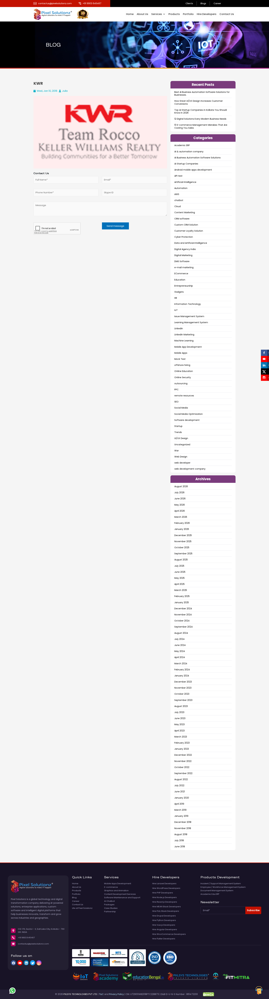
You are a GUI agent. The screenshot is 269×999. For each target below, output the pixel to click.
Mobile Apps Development (117, 883)
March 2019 (180, 809)
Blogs (203, 3)
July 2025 (179, 565)
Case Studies (111, 908)
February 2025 (182, 596)
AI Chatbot (109, 901)
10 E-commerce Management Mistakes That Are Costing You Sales (200, 126)
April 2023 (179, 730)
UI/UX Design (181, 438)
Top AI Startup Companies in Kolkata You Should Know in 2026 (200, 111)
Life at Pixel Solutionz (82, 908)
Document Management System (217, 890)
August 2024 (181, 633)
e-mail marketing (183, 267)
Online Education (183, 371)
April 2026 (179, 510)
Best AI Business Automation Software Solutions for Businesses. (202, 93)
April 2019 (179, 803)
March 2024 (180, 663)
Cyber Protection (183, 236)
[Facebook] (13, 962)
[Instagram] (39, 962)
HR (175, 298)
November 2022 (182, 761)
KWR (38, 83)
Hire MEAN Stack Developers (166, 906)
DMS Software (181, 261)
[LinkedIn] (26, 962)
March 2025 (180, 590)
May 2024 (179, 651)
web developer (182, 462)
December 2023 (183, 681)
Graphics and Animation (116, 890)
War (176, 450)
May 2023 (179, 724)
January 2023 (181, 748)
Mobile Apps (180, 352)
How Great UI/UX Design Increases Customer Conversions (198, 102)
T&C (101, 994)
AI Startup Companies (186, 163)
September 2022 (183, 773)
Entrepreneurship (183, 285)
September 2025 (183, 553)
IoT (176, 310)
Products (174, 14)
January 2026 (181, 529)
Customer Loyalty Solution (188, 230)
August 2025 (181, 559)
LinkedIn (178, 328)
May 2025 (179, 578)
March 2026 (180, 517)
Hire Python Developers (164, 920)
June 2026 (180, 498)
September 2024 (183, 626)
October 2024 (182, 620)
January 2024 (181, 675)
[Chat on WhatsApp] (12, 990)
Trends (178, 432)
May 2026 (179, 504)
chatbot (178, 200)
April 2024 (179, 657)
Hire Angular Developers (164, 929)
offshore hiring (182, 365)
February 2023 (182, 742)
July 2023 (179, 712)
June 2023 (179, 718)
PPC (176, 389)
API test (178, 175)
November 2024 (183, 614)
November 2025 (182, 541)
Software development (187, 420)
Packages (109, 904)
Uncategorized (182, 444)
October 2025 (181, 547)
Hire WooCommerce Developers (169, 934)
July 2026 (179, 492)
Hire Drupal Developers (164, 915)
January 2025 (181, 602)
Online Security (182, 377)
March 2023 (180, 736)
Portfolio (188, 14)
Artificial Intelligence (185, 182)
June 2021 (179, 791)
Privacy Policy (116, 994)
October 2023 (181, 693)
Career (217, 3)
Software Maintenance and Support (122, 897)
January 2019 (181, 816)
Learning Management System (191, 322)
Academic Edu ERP (210, 894)
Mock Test (180, 359)
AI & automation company (188, 151)
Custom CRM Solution (186, 224)
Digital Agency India (185, 249)
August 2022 (181, 779)
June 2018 (179, 846)
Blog (74, 897)
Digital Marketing (183, 255)
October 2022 (181, 767)
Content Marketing (184, 212)
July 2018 (179, 840)
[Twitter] (32, 962)
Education (179, 279)
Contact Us (226, 14)
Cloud (177, 206)
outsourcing (180, 383)
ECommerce (181, 273)
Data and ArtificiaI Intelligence (190, 243)
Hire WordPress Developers (166, 888)
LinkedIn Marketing (184, 334)
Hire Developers (206, 14)
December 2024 (183, 608)
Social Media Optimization (188, 414)
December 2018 (182, 822)
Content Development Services (120, 894)
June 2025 (179, 571)
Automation (180, 188)
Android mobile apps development (193, 169)
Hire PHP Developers (162, 892)
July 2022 (179, 785)
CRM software (181, 218)
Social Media (181, 407)
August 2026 (181, 486)
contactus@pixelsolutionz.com (33, 943)
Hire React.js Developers (164, 902)
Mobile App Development (188, 346)
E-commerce (111, 887)
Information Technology (187, 304)
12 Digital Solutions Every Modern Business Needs (200, 118)
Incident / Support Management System (221, 883)
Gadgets (179, 291)
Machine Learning (183, 340)
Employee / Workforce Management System (223, 887)
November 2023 (182, 687)
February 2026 (182, 523)
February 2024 (182, 669)
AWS (176, 194)
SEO (176, 401)
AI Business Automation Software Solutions (197, 157)
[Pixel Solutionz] (55, 14)
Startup (178, 426)
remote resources (184, 395)
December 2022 (183, 754)
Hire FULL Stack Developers (165, 911)
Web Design (180, 456)
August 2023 (181, 706)
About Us (142, 14)
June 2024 (180, 645)
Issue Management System (189, 316)
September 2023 (183, 700)
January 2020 (181, 797)
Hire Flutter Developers (163, 938)
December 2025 (183, 535)
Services (156, 14)
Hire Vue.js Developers (163, 925)
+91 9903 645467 (26, 937)
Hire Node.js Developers (164, 897)
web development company (189, 468)
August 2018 (180, 834)
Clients (189, 3)
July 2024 (179, 639)
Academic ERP (182, 145)
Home (130, 14)
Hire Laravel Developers (164, 883)
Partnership (110, 911)
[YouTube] (19, 962)
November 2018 (182, 828)
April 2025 (179, 584)
